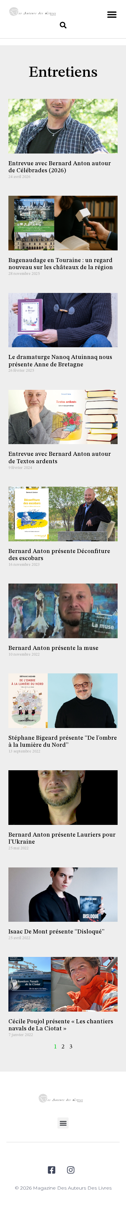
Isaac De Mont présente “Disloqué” (56, 932)
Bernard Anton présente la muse (53, 648)
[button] (111, 14)
